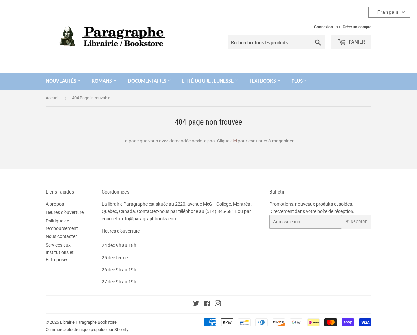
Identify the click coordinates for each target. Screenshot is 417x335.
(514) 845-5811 (221, 211)
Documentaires (147, 81)
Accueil (52, 97)
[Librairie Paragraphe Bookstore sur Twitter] (196, 304)
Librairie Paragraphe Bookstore (88, 322)
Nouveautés (61, 81)
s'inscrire (356, 222)
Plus (297, 81)
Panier (356, 42)
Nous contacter (61, 236)
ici (235, 140)
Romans (102, 81)
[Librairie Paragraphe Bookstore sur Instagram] (218, 304)
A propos (55, 204)
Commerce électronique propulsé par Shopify (87, 329)
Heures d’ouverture (65, 212)
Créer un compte (357, 27)
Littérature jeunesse (208, 81)
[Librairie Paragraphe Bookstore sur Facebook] (207, 304)
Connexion (323, 27)
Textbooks (263, 81)
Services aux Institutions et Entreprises (60, 252)
